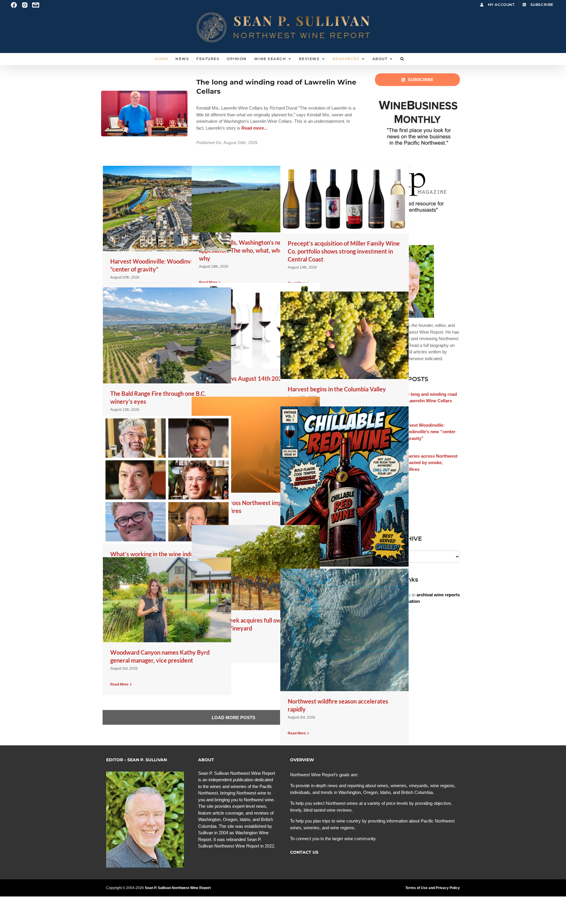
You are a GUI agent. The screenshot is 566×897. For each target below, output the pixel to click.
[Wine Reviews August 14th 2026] (256, 325)
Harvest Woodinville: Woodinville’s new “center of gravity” (428, 432)
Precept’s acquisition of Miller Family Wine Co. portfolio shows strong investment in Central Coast (344, 251)
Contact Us (304, 852)
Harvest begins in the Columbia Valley (337, 389)
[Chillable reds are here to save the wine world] (344, 486)
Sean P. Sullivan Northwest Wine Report (178, 888)
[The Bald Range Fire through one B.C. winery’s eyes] (167, 335)
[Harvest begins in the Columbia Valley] (344, 335)
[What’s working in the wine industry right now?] (167, 480)
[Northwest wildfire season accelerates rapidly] (344, 630)
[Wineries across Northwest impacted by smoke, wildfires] (256, 445)
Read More (119, 684)
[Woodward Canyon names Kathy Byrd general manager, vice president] (167, 599)
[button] (402, 59)
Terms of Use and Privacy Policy (432, 888)
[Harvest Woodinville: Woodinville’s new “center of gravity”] (167, 208)
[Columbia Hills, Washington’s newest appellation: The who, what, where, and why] (256, 199)
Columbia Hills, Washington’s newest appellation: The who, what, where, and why (249, 250)
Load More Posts (233, 717)
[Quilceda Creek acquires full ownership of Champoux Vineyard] (256, 567)
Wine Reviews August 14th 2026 (242, 378)
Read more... (253, 127)
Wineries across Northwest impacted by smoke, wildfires (430, 463)
